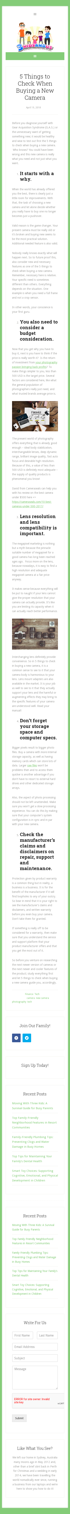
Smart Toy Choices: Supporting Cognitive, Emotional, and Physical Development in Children (35, 1175)
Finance (29, 994)
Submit (19, 1418)
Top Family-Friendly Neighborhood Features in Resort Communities (34, 1122)
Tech (36, 994)
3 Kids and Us (35, 37)
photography (19, 1001)
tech (29, 1001)
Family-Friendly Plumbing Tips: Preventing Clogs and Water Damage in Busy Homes (32, 1141)
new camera (42, 998)
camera (31, 998)
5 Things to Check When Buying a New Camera (35, 86)
